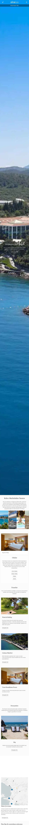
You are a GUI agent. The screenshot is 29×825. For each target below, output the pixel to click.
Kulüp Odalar (14, 573)
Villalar (14, 576)
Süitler (14, 578)
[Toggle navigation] (26, 2)
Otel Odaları (14, 571)
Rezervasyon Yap (14, 5)
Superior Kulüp (5, 552)
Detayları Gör (5, 817)
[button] (26, 727)
